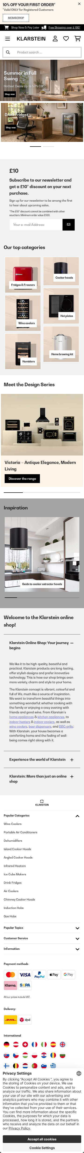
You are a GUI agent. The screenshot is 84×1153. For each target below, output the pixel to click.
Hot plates (66, 316)
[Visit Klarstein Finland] (6, 1066)
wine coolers (18, 726)
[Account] (55, 38)
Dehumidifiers (13, 840)
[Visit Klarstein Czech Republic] (16, 1055)
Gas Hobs (10, 916)
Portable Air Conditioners (20, 832)
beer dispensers (40, 726)
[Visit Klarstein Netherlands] (25, 1066)
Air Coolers (11, 891)
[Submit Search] (8, 52)
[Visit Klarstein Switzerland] (25, 1044)
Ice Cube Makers (15, 874)
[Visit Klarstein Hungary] (25, 1055)
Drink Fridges (12, 882)
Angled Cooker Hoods (18, 857)
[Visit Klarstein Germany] (6, 1044)
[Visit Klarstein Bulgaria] (62, 1055)
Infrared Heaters (15, 866)
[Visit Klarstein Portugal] (34, 1066)
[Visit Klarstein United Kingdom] (62, 1044)
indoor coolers (44, 722)
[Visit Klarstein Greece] (53, 1066)
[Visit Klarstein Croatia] (44, 1055)
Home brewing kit (62, 354)
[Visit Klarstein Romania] (53, 1055)
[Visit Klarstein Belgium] (16, 1066)
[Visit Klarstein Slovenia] (44, 1066)
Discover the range (22, 478)
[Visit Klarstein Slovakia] (6, 1055)
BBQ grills (66, 726)
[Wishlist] (66, 39)
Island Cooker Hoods (17, 849)
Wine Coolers (12, 824)
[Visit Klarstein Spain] (53, 1044)
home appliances (21, 717)
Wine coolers (26, 323)
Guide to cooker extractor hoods (42, 584)
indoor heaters (19, 722)
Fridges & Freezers (23, 285)
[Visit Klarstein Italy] (44, 1044)
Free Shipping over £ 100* (64, 27)
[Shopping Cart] (77, 39)
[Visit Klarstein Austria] (16, 1044)
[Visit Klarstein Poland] (34, 1055)
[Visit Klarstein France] (34, 1044)
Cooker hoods (64, 277)
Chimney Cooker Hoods (19, 899)
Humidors (28, 361)
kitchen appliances (51, 717)
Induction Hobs (14, 908)
